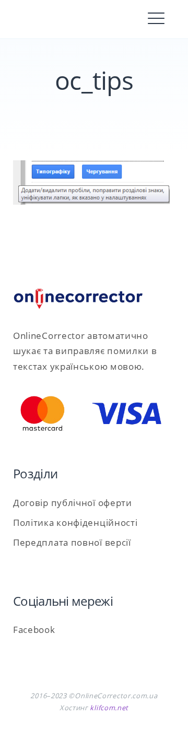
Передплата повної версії (72, 542)
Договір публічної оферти (72, 503)
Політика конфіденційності (75, 522)
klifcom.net (109, 707)
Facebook (34, 630)
